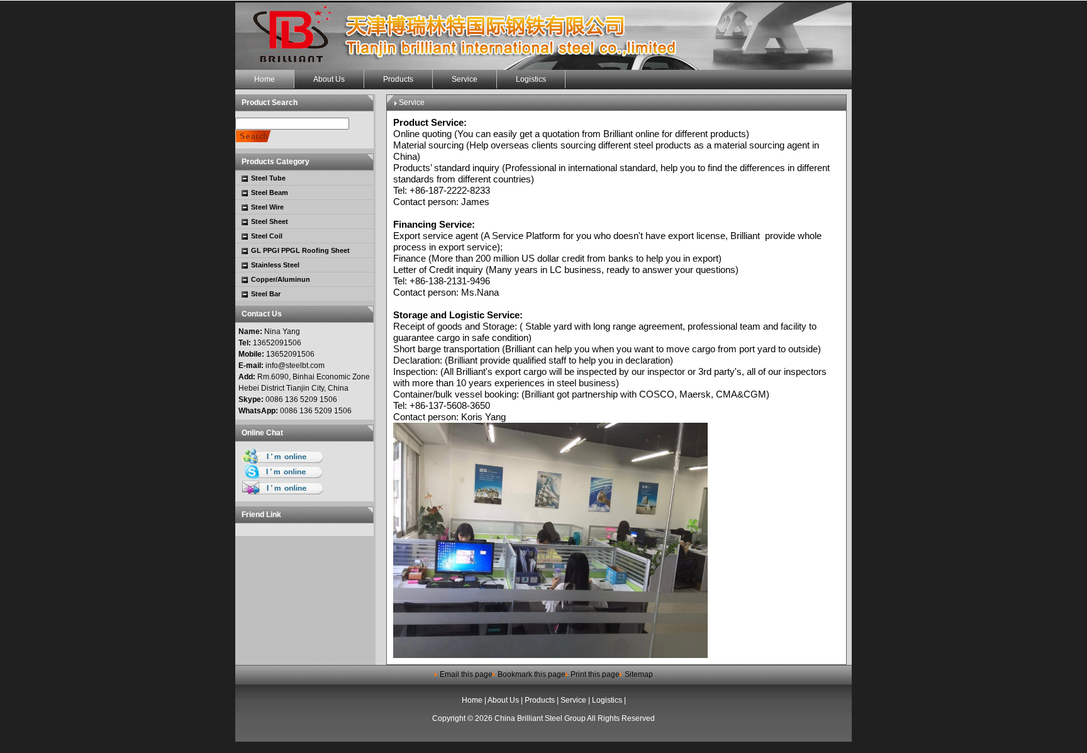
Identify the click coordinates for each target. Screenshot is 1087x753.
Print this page (595, 674)
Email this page (466, 674)
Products (540, 700)
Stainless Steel (275, 265)
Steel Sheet (269, 221)
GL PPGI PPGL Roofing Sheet (300, 250)
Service (573, 700)
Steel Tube (268, 178)
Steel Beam (269, 192)
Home (472, 700)
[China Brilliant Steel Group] (543, 36)
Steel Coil (266, 236)
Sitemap (639, 674)
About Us (503, 700)
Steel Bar (266, 294)
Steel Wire (267, 207)
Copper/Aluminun (280, 279)
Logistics (607, 700)
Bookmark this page (532, 674)
